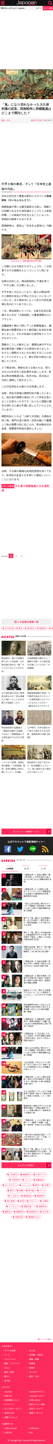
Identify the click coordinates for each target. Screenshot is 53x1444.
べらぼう (14, 1195)
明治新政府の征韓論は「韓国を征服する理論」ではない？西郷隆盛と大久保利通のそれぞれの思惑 (12, 734)
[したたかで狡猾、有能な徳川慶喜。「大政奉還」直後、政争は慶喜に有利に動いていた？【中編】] (13, 753)
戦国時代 (26, 1174)
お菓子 (47, 1185)
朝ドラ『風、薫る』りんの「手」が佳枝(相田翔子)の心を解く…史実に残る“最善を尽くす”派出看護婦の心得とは (38, 1152)
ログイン (39, 8)
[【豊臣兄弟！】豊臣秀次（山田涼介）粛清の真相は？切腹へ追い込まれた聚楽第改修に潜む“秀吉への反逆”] (11, 1024)
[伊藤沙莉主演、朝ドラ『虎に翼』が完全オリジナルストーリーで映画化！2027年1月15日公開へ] (11, 952)
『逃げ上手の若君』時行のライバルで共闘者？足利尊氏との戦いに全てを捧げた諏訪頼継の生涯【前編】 (37, 907)
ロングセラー (10, 1185)
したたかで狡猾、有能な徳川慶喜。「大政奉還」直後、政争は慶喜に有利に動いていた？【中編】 (13, 767)
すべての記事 (9, 1350)
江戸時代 (13, 1174)
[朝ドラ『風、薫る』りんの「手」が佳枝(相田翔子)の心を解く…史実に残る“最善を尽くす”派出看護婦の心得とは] (11, 1154)
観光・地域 (9, 1372)
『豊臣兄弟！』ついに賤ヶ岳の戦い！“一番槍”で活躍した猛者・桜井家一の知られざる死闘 (37, 1122)
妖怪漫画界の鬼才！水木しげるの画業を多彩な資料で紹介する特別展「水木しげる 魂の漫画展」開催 (37, 1008)
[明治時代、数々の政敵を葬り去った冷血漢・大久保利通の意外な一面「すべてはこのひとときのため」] (13, 648)
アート (7, 1354)
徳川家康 (11, 1201)
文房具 (45, 1201)
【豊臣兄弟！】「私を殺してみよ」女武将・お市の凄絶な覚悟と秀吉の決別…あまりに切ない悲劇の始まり (37, 1037)
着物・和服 (34, 1359)
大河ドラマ (40, 1174)
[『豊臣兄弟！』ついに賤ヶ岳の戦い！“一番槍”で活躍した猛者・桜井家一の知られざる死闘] (11, 1125)
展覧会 (8, 1211)
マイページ (9, 1404)
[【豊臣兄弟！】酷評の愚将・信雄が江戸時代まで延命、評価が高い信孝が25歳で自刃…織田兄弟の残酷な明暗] (11, 981)
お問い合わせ (35, 1400)
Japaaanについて (36, 1395)
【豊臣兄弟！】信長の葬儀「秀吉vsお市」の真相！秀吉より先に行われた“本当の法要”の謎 (37, 963)
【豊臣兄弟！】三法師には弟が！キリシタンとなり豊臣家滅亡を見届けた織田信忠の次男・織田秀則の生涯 (37, 892)
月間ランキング (11, 1417)
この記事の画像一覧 (28, 621)
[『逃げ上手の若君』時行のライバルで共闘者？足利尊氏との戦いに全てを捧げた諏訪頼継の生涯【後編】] (11, 1053)
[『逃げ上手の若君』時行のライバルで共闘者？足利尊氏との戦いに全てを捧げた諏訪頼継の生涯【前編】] (11, 909)
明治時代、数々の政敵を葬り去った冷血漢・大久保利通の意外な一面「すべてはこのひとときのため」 (12, 665)
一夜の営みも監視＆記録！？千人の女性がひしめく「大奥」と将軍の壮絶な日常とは (37, 1136)
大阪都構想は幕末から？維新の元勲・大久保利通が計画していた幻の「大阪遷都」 (38, 663)
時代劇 (31, 1190)
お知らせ (8, 1395)
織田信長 (27, 1195)
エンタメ (33, 1372)
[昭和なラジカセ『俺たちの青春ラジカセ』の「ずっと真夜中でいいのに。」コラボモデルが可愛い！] (11, 995)
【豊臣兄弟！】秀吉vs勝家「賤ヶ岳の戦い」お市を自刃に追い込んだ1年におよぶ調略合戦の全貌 (37, 878)
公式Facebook (7, 849)
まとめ (32, 1350)
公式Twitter (20, 849)
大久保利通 (9, 628)
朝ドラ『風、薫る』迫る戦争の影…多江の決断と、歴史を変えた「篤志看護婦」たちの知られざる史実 (37, 921)
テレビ (42, 1190)
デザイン (33, 1201)
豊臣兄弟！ (28, 1206)
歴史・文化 (5, 120)
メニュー (3, 3)
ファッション (10, 1359)
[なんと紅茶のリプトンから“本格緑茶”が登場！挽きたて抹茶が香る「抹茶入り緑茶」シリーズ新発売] (11, 1097)
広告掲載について (12, 1400)
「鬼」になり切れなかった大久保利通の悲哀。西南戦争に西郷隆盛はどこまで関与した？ (26, 109)
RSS (45, 849)
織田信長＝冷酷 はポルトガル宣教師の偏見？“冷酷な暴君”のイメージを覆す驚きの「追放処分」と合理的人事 (37, 1109)
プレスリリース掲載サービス (25, 831)
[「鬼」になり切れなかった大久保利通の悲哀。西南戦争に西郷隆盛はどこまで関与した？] (26, 84)
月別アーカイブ (36, 1408)
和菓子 (32, 1367)
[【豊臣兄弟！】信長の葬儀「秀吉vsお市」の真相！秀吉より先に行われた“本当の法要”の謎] (11, 967)
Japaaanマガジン (36, 1391)
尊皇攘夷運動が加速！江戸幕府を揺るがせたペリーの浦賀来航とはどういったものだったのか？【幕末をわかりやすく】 (38, 699)
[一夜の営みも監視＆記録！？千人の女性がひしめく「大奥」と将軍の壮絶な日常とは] (11, 1140)
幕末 (20, 628)
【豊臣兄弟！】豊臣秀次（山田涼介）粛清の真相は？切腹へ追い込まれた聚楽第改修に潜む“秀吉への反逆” (37, 1022)
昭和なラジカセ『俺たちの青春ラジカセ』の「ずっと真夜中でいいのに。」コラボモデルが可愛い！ (37, 993)
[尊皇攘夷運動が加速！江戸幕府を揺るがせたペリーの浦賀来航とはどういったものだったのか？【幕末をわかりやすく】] (39, 683)
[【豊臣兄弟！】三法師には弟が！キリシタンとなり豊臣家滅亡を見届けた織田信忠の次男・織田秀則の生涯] (11, 894)
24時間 (9, 867)
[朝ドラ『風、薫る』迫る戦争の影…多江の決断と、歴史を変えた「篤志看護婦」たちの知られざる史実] (11, 923)
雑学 (37, 1185)
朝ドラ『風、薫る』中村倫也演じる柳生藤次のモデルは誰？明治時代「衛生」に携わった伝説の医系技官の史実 (37, 936)
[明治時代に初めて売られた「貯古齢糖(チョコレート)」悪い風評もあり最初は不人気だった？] (39, 753)
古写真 (7, 1380)
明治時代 (30, 628)
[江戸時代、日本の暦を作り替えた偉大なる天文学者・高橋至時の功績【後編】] (39, 718)
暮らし (7, 1376)
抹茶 (22, 1201)
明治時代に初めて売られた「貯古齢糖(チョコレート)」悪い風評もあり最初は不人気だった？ (39, 767)
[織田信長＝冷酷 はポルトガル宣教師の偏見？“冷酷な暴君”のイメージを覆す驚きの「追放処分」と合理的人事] (11, 1111)
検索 (50, 3)
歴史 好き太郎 (36, 120)
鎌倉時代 (20, 1211)
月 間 (43, 867)
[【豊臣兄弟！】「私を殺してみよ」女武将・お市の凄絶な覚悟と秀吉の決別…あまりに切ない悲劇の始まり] (11, 1039)
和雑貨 (32, 1363)
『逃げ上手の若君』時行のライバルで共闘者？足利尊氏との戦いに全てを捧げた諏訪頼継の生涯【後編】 (37, 1051)
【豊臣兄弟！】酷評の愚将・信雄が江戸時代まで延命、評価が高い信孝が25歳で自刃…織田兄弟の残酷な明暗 (37, 979)
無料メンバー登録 (37, 1404)
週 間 (26, 867)
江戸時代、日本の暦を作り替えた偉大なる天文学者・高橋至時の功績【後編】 (38, 732)
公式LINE (32, 849)
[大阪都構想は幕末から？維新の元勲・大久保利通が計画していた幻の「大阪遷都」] (39, 648)
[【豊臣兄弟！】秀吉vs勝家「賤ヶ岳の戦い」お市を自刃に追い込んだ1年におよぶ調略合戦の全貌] (11, 880)
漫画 (21, 1190)
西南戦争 (42, 628)
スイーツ (26, 1185)
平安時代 (15, 1179)
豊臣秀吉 (42, 1206)
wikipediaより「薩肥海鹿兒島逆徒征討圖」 (26, 261)
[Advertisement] (26, 39)
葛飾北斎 (19, 1216)
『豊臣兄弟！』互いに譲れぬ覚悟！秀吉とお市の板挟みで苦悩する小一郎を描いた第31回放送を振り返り (37, 1080)
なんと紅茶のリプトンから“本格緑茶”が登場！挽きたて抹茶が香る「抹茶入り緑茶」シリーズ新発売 (37, 1095)
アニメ (27, 1179)
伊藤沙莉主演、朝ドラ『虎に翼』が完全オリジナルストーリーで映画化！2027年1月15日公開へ (37, 949)
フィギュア (13, 1206)
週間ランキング (36, 1412)
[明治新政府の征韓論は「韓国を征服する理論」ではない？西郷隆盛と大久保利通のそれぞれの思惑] (13, 718)
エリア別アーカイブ (12, 1408)
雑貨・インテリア (12, 1363)
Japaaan (26, 3)
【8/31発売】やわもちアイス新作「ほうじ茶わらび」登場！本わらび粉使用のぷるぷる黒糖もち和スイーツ (37, 1066)
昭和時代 (33, 1211)
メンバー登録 (47, 8)
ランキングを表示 (26, 1165)
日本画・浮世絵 (36, 1354)
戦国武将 (40, 1179)
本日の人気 (9, 1412)
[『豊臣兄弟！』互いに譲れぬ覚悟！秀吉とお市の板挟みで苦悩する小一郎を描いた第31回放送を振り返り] (11, 1082)
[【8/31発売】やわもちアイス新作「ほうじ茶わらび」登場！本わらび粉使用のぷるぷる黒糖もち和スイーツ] (11, 1068)
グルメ (7, 1367)
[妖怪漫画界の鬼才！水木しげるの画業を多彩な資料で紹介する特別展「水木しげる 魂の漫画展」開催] (11, 1010)
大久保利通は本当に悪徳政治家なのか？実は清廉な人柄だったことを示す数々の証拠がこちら (12, 697)
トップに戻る (46, 1339)
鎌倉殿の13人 (34, 1216)
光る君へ (46, 1211)
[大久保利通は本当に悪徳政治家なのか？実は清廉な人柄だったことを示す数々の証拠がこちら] (13, 683)
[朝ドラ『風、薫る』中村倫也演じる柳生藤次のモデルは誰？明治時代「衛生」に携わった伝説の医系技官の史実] (11, 938)
